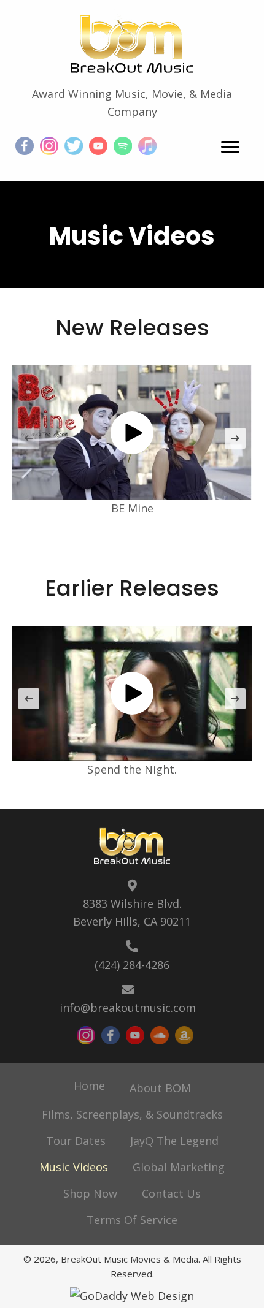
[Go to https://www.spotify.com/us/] (123, 146)
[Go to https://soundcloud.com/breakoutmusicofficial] (159, 1035)
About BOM (160, 1088)
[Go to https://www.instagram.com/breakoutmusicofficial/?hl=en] (49, 146)
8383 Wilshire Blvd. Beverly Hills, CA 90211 (132, 912)
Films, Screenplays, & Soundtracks (132, 1114)
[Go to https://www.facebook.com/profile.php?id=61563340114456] (110, 1035)
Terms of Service (132, 1219)
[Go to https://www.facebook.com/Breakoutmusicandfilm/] (24, 146)
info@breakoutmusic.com (128, 1007)
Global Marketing (179, 1167)
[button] (132, 432)
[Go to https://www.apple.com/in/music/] (147, 146)
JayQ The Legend (174, 1140)
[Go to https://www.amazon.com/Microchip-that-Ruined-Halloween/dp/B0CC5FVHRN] (184, 1035)
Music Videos (73, 1167)
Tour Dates (76, 1140)
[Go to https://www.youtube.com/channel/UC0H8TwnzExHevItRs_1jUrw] (98, 146)
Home (89, 1085)
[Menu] (230, 147)
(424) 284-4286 (132, 964)
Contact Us (171, 1193)
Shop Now (90, 1193)
